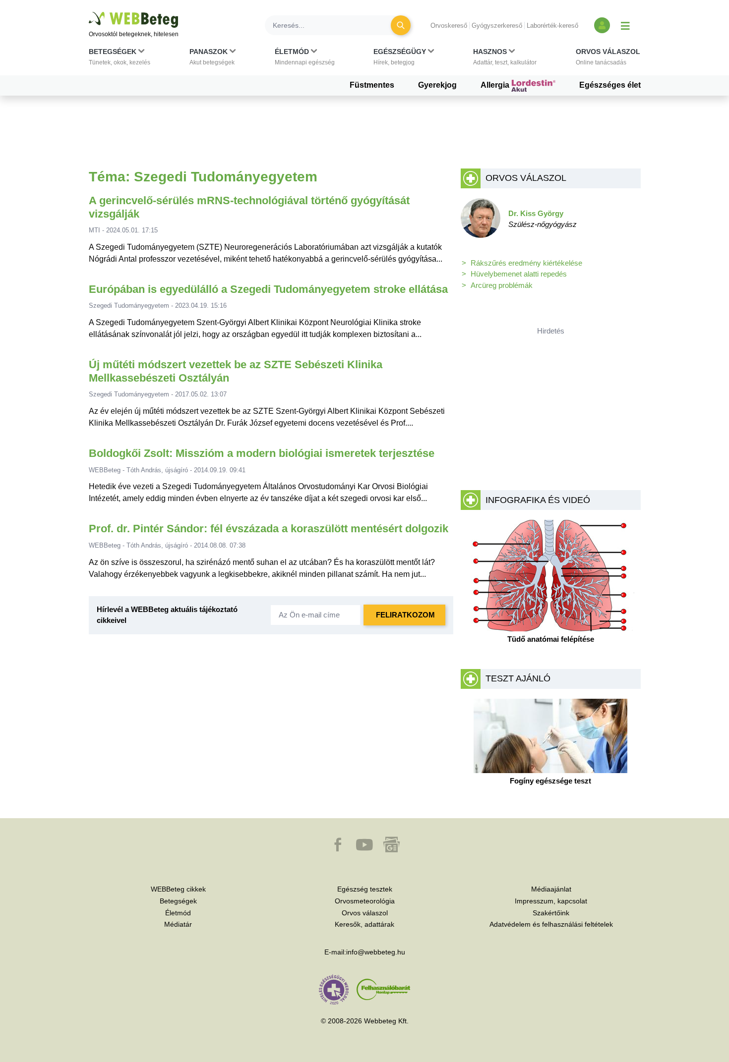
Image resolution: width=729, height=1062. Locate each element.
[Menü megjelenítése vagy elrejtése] (625, 25)
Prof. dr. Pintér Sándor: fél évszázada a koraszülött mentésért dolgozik (268, 528)
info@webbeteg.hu (375, 952)
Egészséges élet (610, 85)
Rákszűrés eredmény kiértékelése (526, 263)
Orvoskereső (448, 25)
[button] (119, 59)
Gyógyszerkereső (497, 25)
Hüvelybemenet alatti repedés (519, 274)
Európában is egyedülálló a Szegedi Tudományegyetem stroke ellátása (268, 289)
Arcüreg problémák (502, 285)
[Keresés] (401, 25)
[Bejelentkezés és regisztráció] (602, 25)
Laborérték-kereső (552, 25)
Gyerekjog (437, 85)
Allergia (496, 85)
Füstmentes (372, 85)
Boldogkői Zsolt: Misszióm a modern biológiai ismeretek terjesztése (261, 453)
